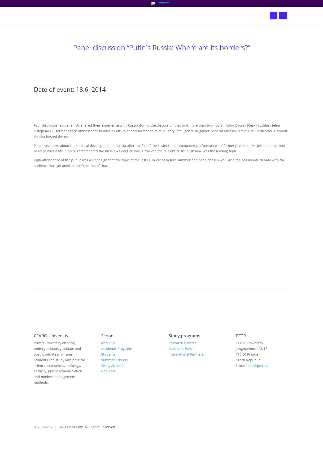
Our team (160, 15)
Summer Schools (114, 360)
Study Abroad (112, 365)
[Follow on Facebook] (273, 15)
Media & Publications (125, 15)
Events (93, 15)
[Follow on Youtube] (258, 379)
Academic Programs (117, 348)
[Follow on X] (283, 15)
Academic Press (181, 348)
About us (205, 15)
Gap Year (108, 371)
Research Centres (182, 343)
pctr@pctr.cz (258, 365)
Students (108, 354)
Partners (182, 15)
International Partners (186, 354)
